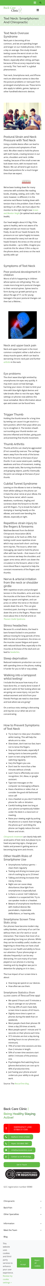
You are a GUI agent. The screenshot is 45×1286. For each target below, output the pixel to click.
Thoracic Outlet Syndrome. (15, 619)
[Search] (40, 2)
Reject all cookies (37, 1263)
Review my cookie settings (7, 1279)
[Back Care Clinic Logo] (13, 7)
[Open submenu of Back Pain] (40, 1207)
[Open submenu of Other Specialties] (40, 1214)
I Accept (23, 1263)
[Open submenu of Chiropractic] (40, 1201)
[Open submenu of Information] (40, 1223)
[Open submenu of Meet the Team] (40, 1230)
